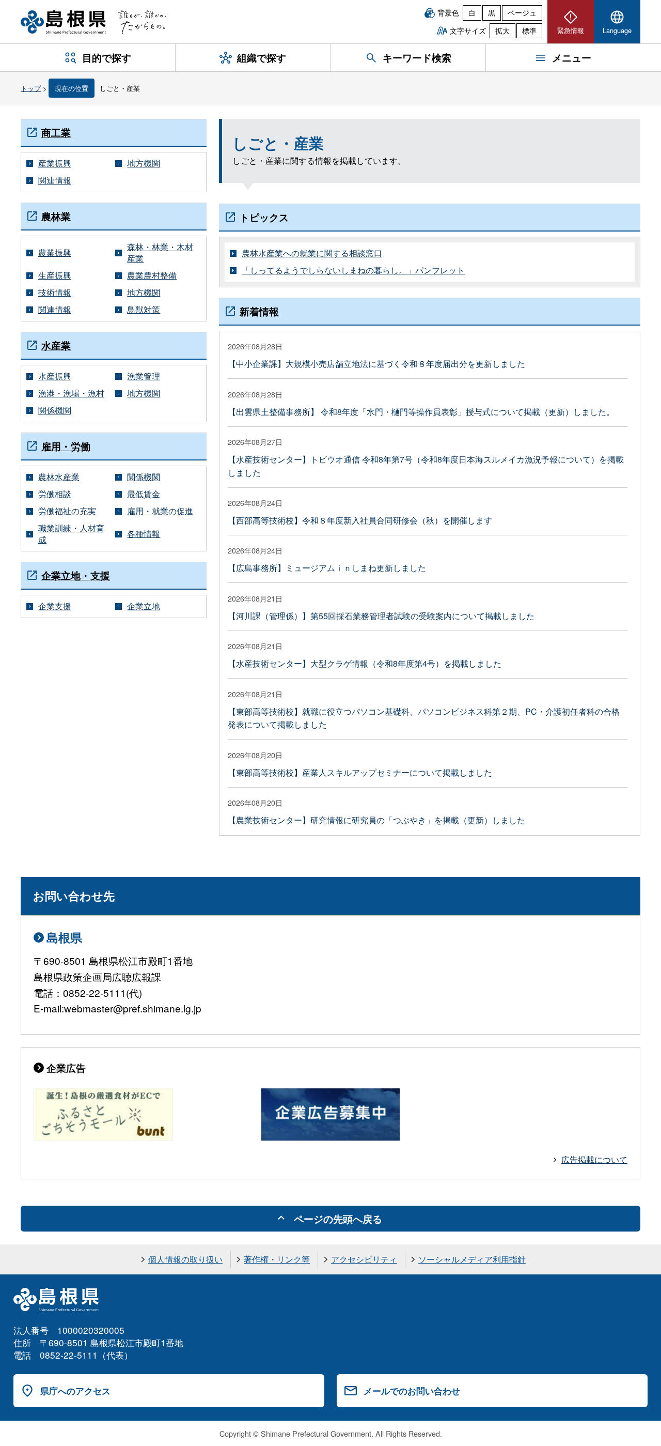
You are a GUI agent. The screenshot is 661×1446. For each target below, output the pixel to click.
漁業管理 (143, 376)
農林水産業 (59, 477)
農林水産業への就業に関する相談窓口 (312, 253)
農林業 (56, 216)
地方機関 (143, 163)
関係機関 (54, 410)
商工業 (56, 132)
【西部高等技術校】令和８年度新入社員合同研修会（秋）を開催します (360, 520)
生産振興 (54, 275)
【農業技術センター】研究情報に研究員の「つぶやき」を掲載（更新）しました (376, 820)
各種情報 (143, 534)
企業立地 (143, 606)
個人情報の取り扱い (185, 1259)
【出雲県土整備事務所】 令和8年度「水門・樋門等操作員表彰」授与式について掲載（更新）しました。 (421, 412)
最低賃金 (143, 494)
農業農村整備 (152, 275)
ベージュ (522, 12)
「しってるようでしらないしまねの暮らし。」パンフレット (353, 270)
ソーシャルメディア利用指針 (472, 1259)
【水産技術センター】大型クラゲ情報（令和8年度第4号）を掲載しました (364, 663)
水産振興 (54, 376)
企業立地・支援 (75, 575)
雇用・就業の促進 (160, 511)
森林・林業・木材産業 (160, 252)
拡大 (502, 30)
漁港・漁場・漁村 (71, 393)
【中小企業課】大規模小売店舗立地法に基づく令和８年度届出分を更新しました (376, 364)
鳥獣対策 (143, 309)
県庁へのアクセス (75, 1391)
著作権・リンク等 (277, 1259)
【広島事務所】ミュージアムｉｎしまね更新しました (327, 568)
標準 (529, 30)
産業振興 (54, 163)
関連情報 (54, 180)
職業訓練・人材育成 (71, 533)
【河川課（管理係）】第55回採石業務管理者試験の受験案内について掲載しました (381, 616)
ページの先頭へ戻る (338, 1218)
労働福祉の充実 (67, 511)
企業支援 (54, 606)
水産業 (56, 345)
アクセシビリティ (364, 1259)
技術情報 (54, 292)
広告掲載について (594, 1159)
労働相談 (54, 494)
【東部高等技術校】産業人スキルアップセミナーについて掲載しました (360, 772)
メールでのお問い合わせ (412, 1391)
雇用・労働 (65, 446)
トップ (31, 88)
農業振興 (54, 252)
